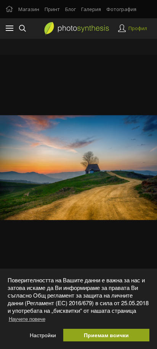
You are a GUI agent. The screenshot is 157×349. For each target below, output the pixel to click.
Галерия (91, 9)
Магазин (28, 9)
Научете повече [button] (27, 318)
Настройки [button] (43, 335)
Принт (52, 9)
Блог (70, 9)
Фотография (121, 9)
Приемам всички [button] (106, 335)
